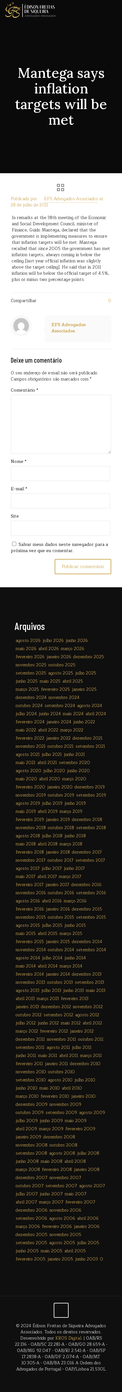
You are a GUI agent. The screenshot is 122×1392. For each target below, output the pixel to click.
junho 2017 (74, 868)
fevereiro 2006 (57, 1226)
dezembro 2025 (88, 657)
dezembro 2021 (87, 738)
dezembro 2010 (85, 1063)
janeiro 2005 (60, 1259)
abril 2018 (48, 844)
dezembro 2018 (87, 819)
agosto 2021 (28, 754)
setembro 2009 (61, 1112)
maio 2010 (49, 1088)
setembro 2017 (90, 860)
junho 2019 (75, 803)
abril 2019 (48, 811)
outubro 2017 (60, 860)
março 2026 (72, 648)
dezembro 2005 (31, 1234)
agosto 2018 (28, 836)
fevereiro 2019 (30, 819)
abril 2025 (72, 681)
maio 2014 (26, 966)
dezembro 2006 (31, 1210)
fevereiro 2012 (54, 1031)
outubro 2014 (61, 950)
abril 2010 (72, 1088)
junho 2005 (27, 1251)
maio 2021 (25, 762)
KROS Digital (68, 1338)
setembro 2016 (91, 893)
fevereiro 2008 (57, 1169)
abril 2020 (49, 779)
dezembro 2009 (31, 1104)
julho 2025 (85, 673)
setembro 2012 (58, 1015)
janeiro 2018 (58, 852)
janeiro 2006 (87, 1226)
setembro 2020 (74, 762)
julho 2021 (52, 754)
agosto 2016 (28, 901)
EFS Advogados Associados (71, 198)
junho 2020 (78, 770)
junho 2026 (77, 640)
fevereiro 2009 (80, 1129)
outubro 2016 (61, 893)
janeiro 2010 (83, 1096)
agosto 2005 (62, 1242)
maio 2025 (50, 681)
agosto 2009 (92, 1112)
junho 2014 (75, 958)
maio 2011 (47, 1055)
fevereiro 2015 (30, 941)
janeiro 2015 (58, 941)
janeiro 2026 (59, 657)
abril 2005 (75, 1251)
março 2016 (75, 901)
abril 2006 (88, 1218)
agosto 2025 (60, 673)
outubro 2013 (60, 982)
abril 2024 (96, 713)
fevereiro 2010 (55, 1096)
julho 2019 (52, 803)
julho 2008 (88, 1153)
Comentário (24, 390)
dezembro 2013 (87, 974)
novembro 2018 (31, 827)
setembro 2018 (91, 827)
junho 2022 (84, 722)
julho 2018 (52, 836)
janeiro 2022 (58, 738)
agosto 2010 (60, 1080)
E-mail (19, 489)
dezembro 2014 (87, 941)
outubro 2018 (61, 827)
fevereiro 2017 (30, 884)
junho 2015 (75, 925)
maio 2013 (95, 990)
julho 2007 (27, 1194)
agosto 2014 (28, 958)
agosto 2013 (27, 990)
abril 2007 (26, 1202)
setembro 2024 (60, 705)
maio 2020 (26, 779)
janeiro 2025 (84, 689)
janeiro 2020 (60, 787)
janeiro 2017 (57, 884)
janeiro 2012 (82, 1031)
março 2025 (27, 689)
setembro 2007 (61, 1186)
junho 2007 (51, 1194)
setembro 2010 (31, 1080)
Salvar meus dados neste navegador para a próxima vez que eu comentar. (59, 547)
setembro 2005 (31, 1242)
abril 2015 (48, 933)
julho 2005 (88, 1242)
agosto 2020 (28, 770)
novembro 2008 (31, 1145)
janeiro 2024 (59, 722)
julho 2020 (54, 770)
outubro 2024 (29, 705)
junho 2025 (27, 681)
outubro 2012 (29, 1015)
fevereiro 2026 (30, 657)
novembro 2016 (31, 893)
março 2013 (48, 998)
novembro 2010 (31, 1072)
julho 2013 (51, 990)
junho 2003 (86, 1259)
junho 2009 (51, 1120)
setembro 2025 (31, 673)
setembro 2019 (91, 795)
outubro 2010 (61, 1072)
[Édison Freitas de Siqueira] (30, 10)
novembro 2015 (31, 917)
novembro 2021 (31, 746)
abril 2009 (26, 1129)
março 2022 (71, 730)
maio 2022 (26, 730)
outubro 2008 (63, 1145)
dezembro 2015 (87, 909)
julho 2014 (52, 958)
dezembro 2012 (56, 1006)
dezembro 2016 (86, 884)
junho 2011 (26, 1055)
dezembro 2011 (30, 1039)
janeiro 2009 (28, 1137)
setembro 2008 (31, 1153)
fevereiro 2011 (29, 1063)
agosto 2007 (92, 1186)
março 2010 (27, 1096)
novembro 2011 (61, 1039)
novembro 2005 (65, 1234)
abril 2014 (48, 966)
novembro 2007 (65, 1177)
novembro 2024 (63, 697)
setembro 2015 (91, 917)
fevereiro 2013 (74, 998)
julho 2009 (27, 1120)
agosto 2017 (28, 868)
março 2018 (71, 844)
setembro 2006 (31, 1218)
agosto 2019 (28, 803)
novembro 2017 (31, 860)
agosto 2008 (62, 1153)
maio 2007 (76, 1194)
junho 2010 (26, 1088)
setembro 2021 (90, 746)
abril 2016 (52, 901)
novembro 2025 (31, 665)
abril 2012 (92, 1023)
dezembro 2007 (31, 1177)
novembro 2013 (30, 982)
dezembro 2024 (31, 697)
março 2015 (71, 933)
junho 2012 (48, 1023)
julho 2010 (85, 1080)
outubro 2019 (61, 795)
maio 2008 (51, 1161)
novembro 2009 (65, 1104)
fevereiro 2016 (30, 909)
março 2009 (51, 1129)
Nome (18, 462)
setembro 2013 (89, 982)
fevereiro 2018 (30, 852)
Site (15, 516)
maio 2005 (51, 1251)
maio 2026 (26, 648)
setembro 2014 (91, 950)
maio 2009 (76, 1120)
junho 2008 (27, 1161)
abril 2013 (25, 998)
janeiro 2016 (58, 909)
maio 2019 (26, 811)
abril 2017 (47, 876)
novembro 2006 (65, 1210)
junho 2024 (50, 713)
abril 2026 (48, 648)
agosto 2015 (28, 925)
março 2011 (91, 1055)
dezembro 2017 (87, 852)
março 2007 (51, 1202)
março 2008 (28, 1169)
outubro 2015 (61, 917)
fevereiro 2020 (30, 787)
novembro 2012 (88, 1006)
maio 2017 (25, 876)
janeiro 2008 (87, 1169)
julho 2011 (81, 1047)
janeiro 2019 (58, 819)
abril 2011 (68, 1055)
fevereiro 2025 (55, 689)
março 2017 (70, 876)
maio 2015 (26, 933)
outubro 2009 (30, 1112)
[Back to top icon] (61, 1310)
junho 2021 (74, 754)
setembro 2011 (30, 1047)
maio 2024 (73, 713)
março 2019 (71, 811)
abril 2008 (75, 1161)
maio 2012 (71, 1023)
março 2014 (71, 966)
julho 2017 (52, 868)
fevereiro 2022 (30, 738)
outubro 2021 (60, 746)
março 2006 (28, 1226)
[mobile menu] (113, 9)
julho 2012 (26, 1023)
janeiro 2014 (58, 974)
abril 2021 (47, 762)
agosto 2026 (28, 640)
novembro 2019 (31, 795)
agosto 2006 (62, 1218)
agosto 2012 (87, 1015)
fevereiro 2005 (31, 1259)
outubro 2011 (90, 1039)
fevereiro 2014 (30, 974)
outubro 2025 (61, 665)
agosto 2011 (58, 1047)
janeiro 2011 (56, 1063)
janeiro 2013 (27, 1006)
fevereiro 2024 (30, 722)
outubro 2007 (30, 1186)
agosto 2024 (89, 705)
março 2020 (74, 779)
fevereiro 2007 (80, 1202)
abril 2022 (48, 730)
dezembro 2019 (90, 787)
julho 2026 (53, 640)
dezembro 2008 (59, 1137)
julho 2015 (52, 925)
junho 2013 (73, 990)
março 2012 (27, 1031)
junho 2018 (75, 836)
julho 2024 (26, 713)
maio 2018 (26, 844)
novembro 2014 (31, 950)
